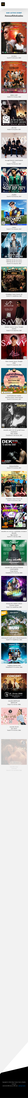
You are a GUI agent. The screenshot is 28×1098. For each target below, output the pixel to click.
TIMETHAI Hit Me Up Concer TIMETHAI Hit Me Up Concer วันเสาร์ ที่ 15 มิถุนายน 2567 (14, 261)
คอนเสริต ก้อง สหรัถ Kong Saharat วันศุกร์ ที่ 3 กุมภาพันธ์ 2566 (14, 836)
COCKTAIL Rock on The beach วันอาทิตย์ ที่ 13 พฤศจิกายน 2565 (14, 1057)
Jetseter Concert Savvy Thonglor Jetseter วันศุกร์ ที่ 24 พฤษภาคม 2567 (14, 328)
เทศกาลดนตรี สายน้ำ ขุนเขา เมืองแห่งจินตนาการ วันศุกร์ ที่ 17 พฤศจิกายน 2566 (14, 639)
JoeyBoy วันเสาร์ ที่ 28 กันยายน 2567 (14, 195)
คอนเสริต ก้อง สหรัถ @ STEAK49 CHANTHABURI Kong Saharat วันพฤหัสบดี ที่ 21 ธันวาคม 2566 (14, 570)
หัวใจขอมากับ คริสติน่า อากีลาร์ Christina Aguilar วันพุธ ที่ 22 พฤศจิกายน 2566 (14, 605)
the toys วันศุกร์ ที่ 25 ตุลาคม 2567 (14, 128)
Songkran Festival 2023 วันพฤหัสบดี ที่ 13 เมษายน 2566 (14, 666)
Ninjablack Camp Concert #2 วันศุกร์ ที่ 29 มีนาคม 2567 (14, 499)
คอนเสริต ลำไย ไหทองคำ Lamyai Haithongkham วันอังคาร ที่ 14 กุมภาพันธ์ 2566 (14, 801)
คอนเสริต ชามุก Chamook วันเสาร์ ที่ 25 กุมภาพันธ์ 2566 (14, 767)
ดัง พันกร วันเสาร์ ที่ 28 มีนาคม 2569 (14, 57)
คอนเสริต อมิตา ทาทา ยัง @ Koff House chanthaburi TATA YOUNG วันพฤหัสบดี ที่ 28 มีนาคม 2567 (14, 432)
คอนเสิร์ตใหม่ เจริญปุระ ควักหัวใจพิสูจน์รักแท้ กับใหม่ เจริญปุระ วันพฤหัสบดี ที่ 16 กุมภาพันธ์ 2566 (14, 934)
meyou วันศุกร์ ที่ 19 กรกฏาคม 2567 (14, 228)
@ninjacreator (22, 1086)
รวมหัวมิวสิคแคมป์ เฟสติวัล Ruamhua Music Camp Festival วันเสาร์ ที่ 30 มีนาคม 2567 (14, 397)
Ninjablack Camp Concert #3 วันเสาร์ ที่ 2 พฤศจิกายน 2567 (14, 295)
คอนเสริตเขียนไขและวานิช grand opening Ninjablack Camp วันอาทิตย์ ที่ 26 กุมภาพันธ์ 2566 (14, 976)
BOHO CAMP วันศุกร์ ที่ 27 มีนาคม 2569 (14, 96)
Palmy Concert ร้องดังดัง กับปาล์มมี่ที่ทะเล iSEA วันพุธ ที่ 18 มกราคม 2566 (14, 1016)
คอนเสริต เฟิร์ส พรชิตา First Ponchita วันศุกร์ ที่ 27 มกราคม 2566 (14, 870)
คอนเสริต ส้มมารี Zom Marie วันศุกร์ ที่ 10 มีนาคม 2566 (14, 728)
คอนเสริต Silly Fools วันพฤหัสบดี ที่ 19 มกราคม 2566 (14, 904)
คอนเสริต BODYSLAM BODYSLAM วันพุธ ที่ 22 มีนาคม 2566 (14, 702)
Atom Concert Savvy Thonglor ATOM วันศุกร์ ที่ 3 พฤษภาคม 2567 (14, 363)
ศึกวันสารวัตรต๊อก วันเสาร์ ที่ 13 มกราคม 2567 (14, 467)
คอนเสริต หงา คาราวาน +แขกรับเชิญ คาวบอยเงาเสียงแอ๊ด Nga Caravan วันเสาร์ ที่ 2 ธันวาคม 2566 (14, 534)
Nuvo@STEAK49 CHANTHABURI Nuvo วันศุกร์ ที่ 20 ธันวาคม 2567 (14, 162)
